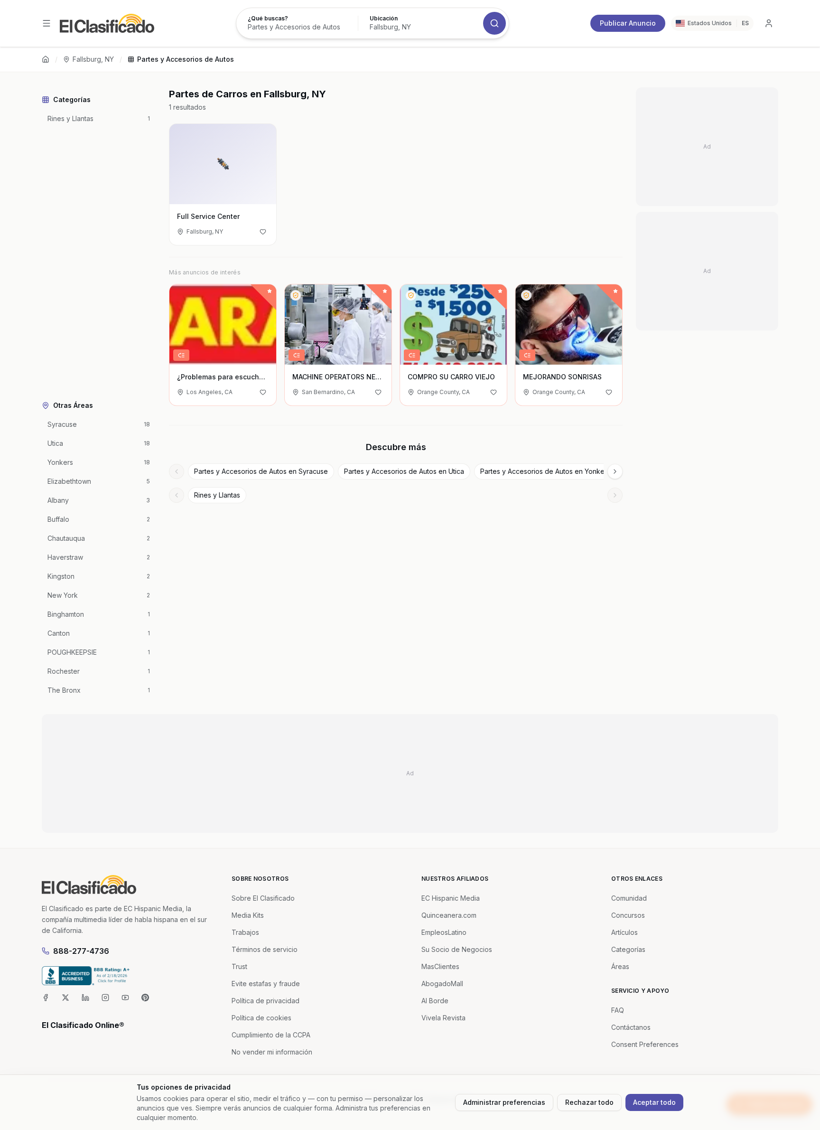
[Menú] (46, 23)
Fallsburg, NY (93, 59)
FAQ (617, 1010)
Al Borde (434, 1001)
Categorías (628, 949)
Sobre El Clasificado (263, 898)
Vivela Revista (443, 1018)
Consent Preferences (645, 1044)
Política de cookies (261, 1018)
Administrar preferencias (504, 1102)
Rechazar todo (589, 1102)
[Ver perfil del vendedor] (295, 295)
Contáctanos (631, 1027)
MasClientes (440, 966)
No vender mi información (272, 1052)
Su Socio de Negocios (456, 949)
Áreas (620, 966)
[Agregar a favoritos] (263, 231)
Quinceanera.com (448, 915)
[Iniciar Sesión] (768, 23)
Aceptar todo (654, 1102)
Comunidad (629, 898)
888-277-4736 (81, 951)
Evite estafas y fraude (266, 983)
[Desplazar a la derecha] (615, 471)
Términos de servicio (265, 949)
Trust (239, 966)
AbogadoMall (442, 983)
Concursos (628, 915)
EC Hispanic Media (450, 898)
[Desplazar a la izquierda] (176, 471)
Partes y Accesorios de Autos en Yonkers (545, 471)
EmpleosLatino (443, 932)
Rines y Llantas (217, 495)
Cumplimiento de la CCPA (271, 1035)
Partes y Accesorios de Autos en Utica (404, 471)
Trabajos (245, 932)
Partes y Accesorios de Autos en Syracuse (261, 471)
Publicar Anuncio (628, 23)
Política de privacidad (265, 1001)
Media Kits (248, 915)
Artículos (624, 932)
